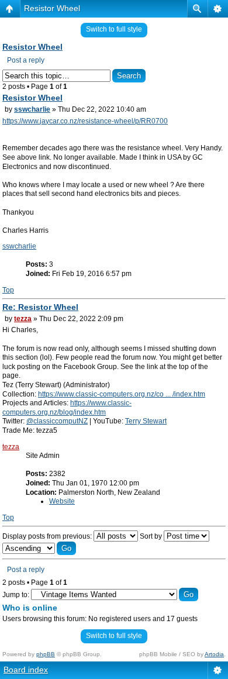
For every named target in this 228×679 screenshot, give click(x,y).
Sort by (152, 536)
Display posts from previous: (48, 536)
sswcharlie (32, 109)
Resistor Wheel (52, 8)
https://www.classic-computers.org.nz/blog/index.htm (67, 407)
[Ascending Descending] (39, 548)
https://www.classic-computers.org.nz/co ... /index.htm (121, 394)
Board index (26, 669)
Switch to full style (114, 29)
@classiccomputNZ (57, 421)
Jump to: (15, 595)
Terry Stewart (146, 421)
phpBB (45, 654)
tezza (23, 319)
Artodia (214, 654)
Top (8, 290)
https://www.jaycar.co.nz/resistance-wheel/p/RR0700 (85, 121)
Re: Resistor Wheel (40, 307)
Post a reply (25, 60)
